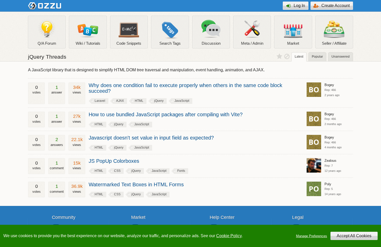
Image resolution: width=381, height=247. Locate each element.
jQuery (159, 101)
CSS (117, 171)
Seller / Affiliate (334, 43)
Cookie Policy (229, 236)
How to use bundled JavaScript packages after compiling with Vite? (166, 114)
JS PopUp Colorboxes (114, 161)
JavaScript (181, 101)
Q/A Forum (47, 43)
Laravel (100, 101)
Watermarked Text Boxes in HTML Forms (136, 184)
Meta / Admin (252, 43)
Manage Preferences (311, 236)
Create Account (335, 5)
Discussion (211, 43)
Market (293, 43)
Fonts (181, 171)
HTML (139, 101)
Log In (299, 5)
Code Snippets (128, 43)
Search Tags (170, 43)
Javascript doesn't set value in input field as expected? (151, 138)
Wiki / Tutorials (88, 43)
